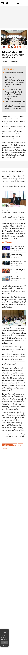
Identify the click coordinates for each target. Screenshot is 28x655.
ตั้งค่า (4, 645)
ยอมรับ (4, 642)
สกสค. (20, 445)
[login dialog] (25, 3)
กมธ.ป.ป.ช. (6, 448)
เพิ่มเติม (5, 639)
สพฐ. (14, 445)
